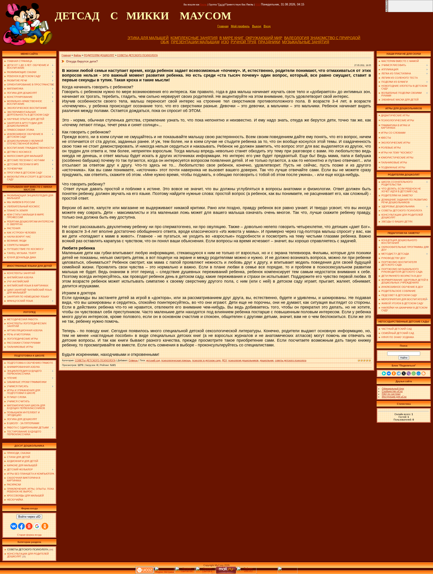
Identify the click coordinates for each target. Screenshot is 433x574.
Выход (256, 26)
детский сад (153, 360)
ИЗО (225, 42)
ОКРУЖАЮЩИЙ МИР (264, 38)
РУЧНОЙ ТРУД (243, 42)
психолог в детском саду (206, 360)
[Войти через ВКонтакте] (13, 526)
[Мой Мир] (419, 373)
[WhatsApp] (414, 373)
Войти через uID (29, 516)
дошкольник (267, 360)
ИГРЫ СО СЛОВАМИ (393, 132)
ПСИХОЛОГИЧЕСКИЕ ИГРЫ (397, 120)
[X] (404, 373)
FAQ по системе (391, 394)
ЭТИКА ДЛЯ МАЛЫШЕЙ (148, 38)
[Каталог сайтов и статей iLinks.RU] (205, 572)
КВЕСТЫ (386, 137)
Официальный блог (393, 388)
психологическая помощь (176, 360)
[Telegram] (399, 373)
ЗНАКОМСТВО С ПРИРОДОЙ (335, 38)
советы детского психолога (290, 360)
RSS (257, 4)
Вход (267, 26)
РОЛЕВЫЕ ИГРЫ (391, 147)
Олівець (133, 360)
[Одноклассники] (394, 373)
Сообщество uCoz (392, 391)
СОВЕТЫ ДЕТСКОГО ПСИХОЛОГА (27, 549)
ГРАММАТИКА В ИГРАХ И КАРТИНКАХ (394, 126)
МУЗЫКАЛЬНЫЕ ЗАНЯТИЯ (305, 42)
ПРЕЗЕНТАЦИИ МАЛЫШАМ (195, 42)
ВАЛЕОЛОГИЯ (296, 38)
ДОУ (224, 360)
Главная (222, 26)
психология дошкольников (243, 360)
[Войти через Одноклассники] (44, 526)
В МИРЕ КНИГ (231, 38)
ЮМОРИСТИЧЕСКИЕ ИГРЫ (397, 157)
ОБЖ (165, 42)
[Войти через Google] (37, 526)
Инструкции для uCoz (394, 396)
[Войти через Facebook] (21, 526)
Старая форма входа (29, 534)
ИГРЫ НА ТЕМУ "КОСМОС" (397, 152)
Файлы (77, 55)
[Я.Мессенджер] (384, 373)
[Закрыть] (386, 11)
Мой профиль (240, 26)
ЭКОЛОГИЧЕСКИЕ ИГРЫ (395, 142)
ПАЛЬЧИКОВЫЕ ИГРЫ (394, 162)
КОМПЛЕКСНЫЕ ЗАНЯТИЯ (194, 38)
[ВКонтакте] (389, 373)
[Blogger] (423, 373)
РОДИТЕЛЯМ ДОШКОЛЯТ (99, 55)
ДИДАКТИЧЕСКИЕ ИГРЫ (395, 115)
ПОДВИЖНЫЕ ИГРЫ (393, 167)
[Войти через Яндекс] (29, 526)
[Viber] (409, 373)
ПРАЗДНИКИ (269, 42)
